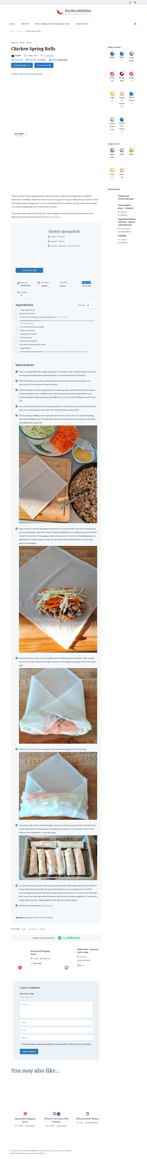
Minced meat (33, 929)
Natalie (18, 55)
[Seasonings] (25, 1113)
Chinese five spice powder (31, 327)
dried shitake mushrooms (56, 322)
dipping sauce (54, 217)
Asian (112, 57)
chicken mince (27, 313)
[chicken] (54, 1113)
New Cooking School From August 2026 (53, 24)
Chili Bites (122, 236)
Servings (81, 305)
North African (131, 100)
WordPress (40, 1153)
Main (122, 154)
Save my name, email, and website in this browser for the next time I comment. (57, 1044)
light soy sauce (27, 334)
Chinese (61, 241)
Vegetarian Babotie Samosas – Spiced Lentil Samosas (127, 222)
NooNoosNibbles (78, 11)
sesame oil (25, 337)
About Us (25, 24)
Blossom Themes (18, 1153)
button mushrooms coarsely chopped (43, 317)
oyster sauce (27, 330)
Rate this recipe (27, 993)
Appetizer (14, 42)
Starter (29, 42)
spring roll (42, 929)
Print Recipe (42, 65)
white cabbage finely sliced (32, 344)
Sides (131, 154)
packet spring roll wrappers (53, 352)
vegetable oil (27, 310)
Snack (22, 42)
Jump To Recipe (20, 65)
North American (112, 126)
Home (12, 24)
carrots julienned (28, 341)
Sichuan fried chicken (87, 1118)
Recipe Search (82, 24)
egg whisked (25, 348)
